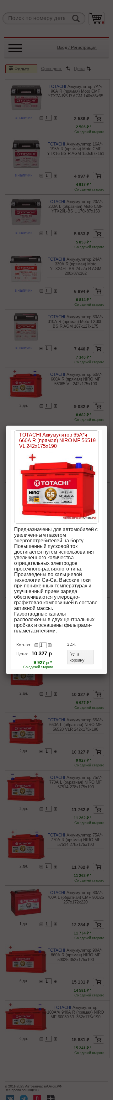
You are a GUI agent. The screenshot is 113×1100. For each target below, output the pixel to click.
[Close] (106, 425)
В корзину (77, 657)
